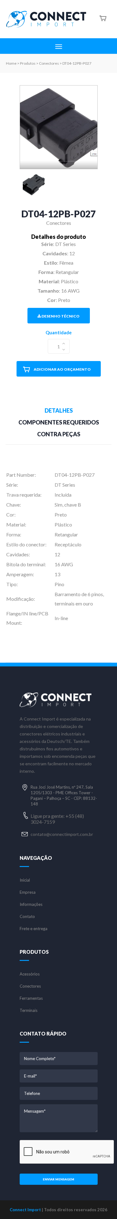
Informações (31, 904)
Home (11, 63)
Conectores (30, 986)
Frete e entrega (33, 929)
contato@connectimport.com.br (62, 834)
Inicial (25, 880)
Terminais (28, 1010)
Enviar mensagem (58, 1179)
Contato (27, 917)
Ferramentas (31, 998)
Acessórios (30, 974)
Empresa (28, 892)
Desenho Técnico (60, 316)
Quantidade (59, 332)
